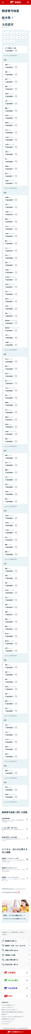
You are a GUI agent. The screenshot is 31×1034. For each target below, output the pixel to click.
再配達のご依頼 (10, 955)
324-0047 (10, 696)
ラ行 (6, 41)
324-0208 (10, 258)
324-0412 (10, 607)
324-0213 (10, 125)
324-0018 (10, 236)
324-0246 (10, 369)
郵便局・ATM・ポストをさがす (15, 946)
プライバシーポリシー (7, 1007)
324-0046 (10, 200)
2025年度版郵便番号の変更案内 (10, 892)
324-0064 (10, 103)
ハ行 (12, 37)
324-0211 (10, 420)
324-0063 (10, 675)
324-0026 (10, 458)
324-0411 (10, 614)
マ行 (18, 37)
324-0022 (10, 118)
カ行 (12, 33)
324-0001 (10, 183)
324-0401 (10, 441)
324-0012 (10, 689)
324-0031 (10, 629)
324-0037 (10, 229)
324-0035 (10, 111)
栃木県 (21, 932)
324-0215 (10, 540)
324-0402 (10, 345)
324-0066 (10, 494)
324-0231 (10, 301)
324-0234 (10, 667)
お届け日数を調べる (11, 960)
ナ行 (6, 37)
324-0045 (10, 682)
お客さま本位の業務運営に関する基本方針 (12, 1012)
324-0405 (10, 533)
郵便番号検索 (15, 932)
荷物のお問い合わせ (11, 950)
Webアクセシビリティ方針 (8, 1009)
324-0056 (10, 480)
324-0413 (10, 89)
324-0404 (10, 376)
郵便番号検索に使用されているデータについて (13, 889)
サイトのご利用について (8, 1005)
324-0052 (10, 398)
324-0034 (10, 600)
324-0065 (10, 162)
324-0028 (10, 636)
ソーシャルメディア (7, 1021)
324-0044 (10, 472)
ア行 (6, 33)
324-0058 (10, 704)
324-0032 (10, 362)
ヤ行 (25, 37)
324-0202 (10, 272)
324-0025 (10, 133)
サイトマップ (5, 1023)
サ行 (18, 33)
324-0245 (10, 593)
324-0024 (10, 622)
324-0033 (10, 465)
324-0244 (10, 571)
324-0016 (10, 280)
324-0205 (10, 309)
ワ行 (12, 41)
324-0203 (10, 487)
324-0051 (10, 742)
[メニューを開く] (2, 2)
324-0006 (10, 96)
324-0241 (10, 330)
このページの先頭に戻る (11, 55)
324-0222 (10, 727)
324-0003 (10, 338)
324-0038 (10, 554)
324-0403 (10, 749)
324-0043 (10, 74)
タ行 (25, 33)
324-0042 (10, 412)
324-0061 (10, 82)
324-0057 (10, 434)
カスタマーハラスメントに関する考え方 (12, 1016)
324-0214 (10, 251)
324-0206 (10, 525)
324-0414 (10, 214)
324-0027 (10, 169)
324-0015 (10, 67)
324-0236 (10, 154)
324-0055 (10, 405)
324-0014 (10, 316)
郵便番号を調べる (11, 941)
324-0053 (10, 711)
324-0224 (10, 294)
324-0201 (10, 773)
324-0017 (10, 176)
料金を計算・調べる (11, 964)
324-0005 (10, 547)
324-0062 (10, 518)
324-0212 (10, 427)
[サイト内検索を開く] (28, 2)
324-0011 (10, 287)
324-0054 (10, 797)
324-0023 (10, 578)
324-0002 (10, 585)
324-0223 (10, 207)
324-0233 (10, 323)
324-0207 (10, 265)
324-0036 (10, 391)
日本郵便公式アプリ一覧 (8, 1019)
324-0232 (10, 735)
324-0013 (10, 222)
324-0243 (10, 756)
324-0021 (10, 790)
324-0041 (10, 651)
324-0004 (10, 501)
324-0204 (10, 140)
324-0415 (10, 383)
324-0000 (10, 51)
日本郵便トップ (6, 932)
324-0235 (10, 643)
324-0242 (10, 147)
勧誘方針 (4, 1014)
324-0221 (10, 243)
